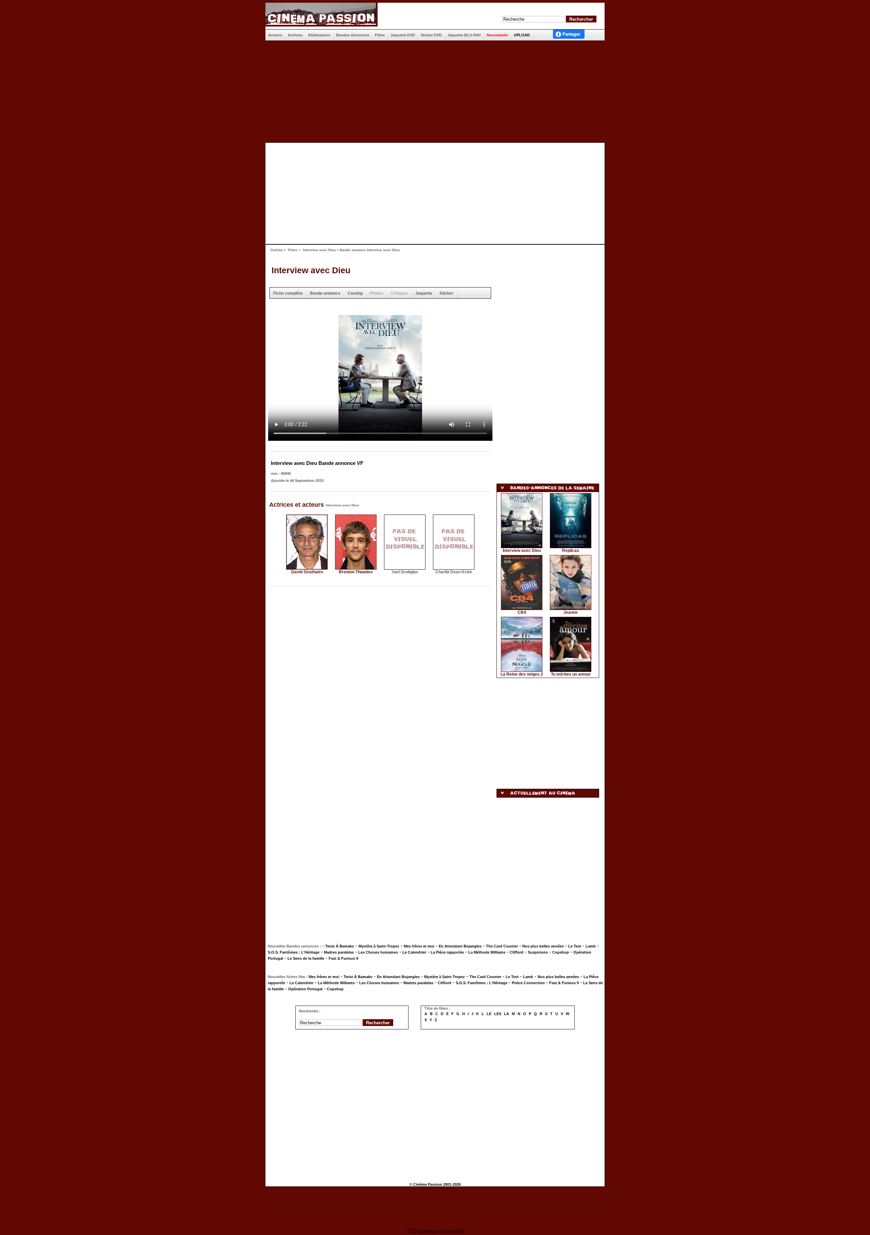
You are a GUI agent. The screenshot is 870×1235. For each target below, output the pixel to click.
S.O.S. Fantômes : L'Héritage (293, 952)
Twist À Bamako (339, 946)
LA (506, 1014)
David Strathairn (307, 572)
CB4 (522, 612)
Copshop (560, 952)
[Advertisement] (435, 91)
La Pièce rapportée (447, 952)
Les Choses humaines (378, 952)
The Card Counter (502, 946)
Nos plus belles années (543, 946)
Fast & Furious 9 (343, 958)
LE (489, 1014)
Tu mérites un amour (571, 674)
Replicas (570, 550)
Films (292, 250)
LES (497, 1014)
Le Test (574, 946)
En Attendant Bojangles (460, 946)
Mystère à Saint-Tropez (379, 946)
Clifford (516, 952)
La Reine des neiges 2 (522, 674)
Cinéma (276, 250)
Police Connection (528, 983)
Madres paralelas (339, 952)
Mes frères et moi (419, 946)
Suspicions (538, 952)
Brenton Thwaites (356, 572)
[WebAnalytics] (435, 1208)
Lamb (591, 946)
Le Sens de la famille (306, 958)
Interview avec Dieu (319, 250)
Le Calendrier (414, 952)
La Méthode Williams (486, 952)
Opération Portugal (305, 989)
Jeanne (570, 612)
